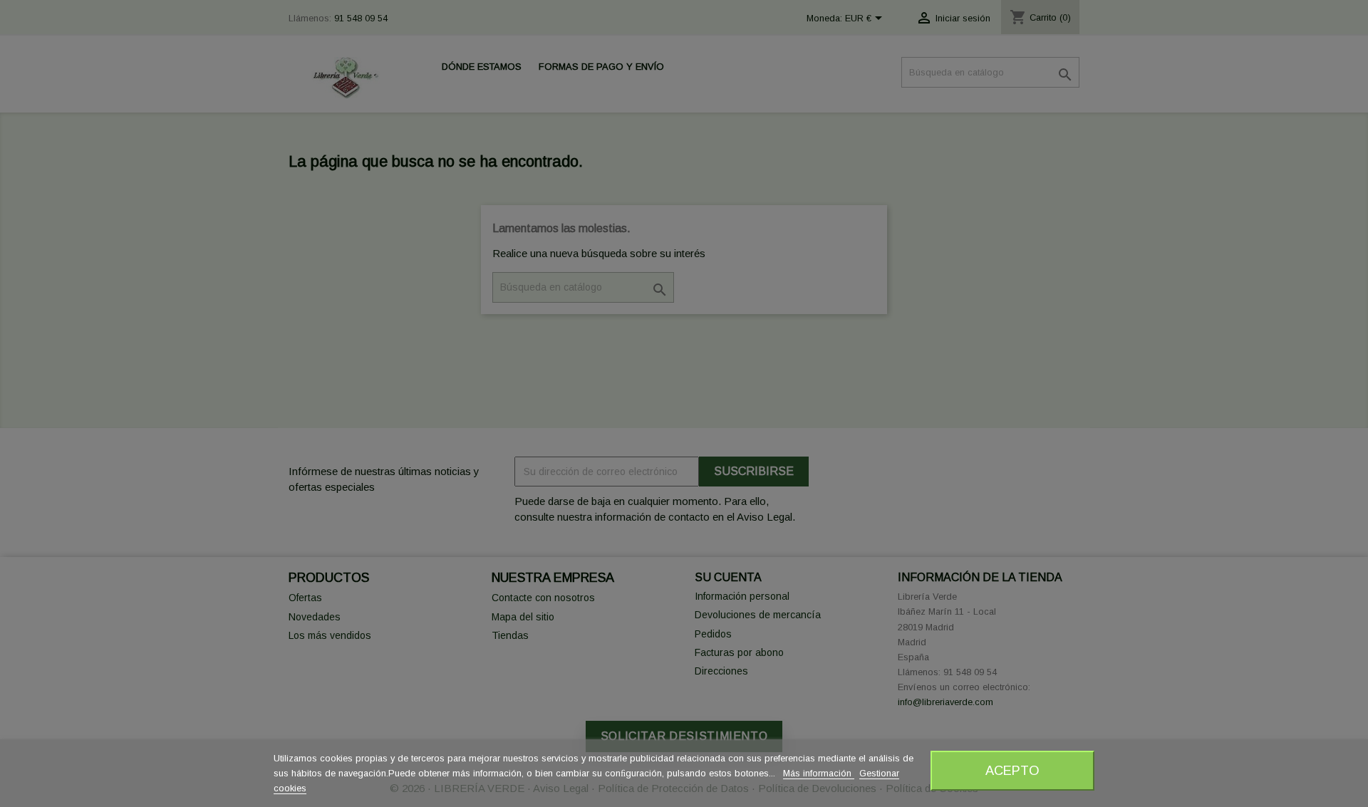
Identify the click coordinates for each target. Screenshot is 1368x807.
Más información (818, 773)
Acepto (1012, 770)
